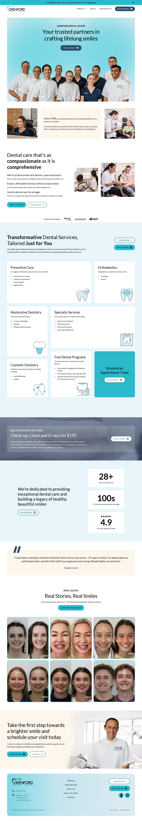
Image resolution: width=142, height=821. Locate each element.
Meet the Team (71, 793)
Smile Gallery (71, 785)
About (93, 9)
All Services (124, 240)
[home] (16, 9)
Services (71, 781)
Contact (71, 797)
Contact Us (37, 754)
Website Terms (125, 810)
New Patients (105, 9)
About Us (71, 789)
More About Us (37, 205)
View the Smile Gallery (71, 608)
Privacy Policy (113, 810)
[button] (81, 9)
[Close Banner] (133, 2)
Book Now (92, 2)
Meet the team (16, 205)
